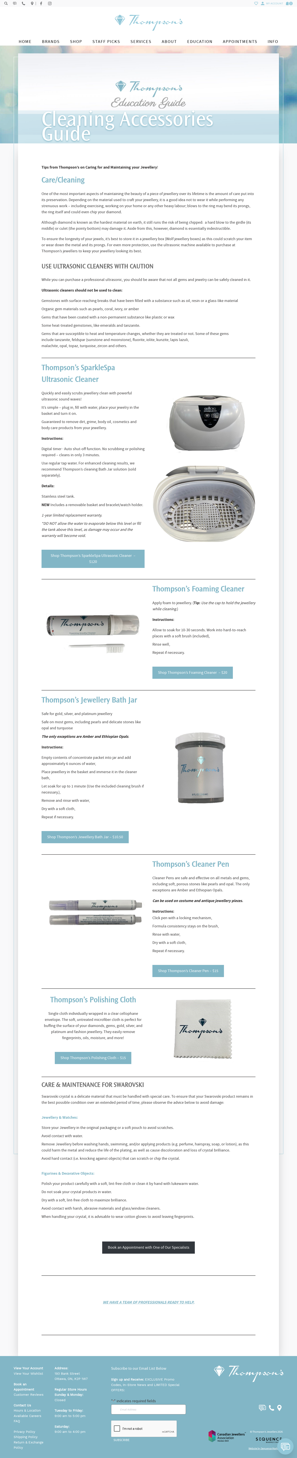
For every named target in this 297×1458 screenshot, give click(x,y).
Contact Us (22, 1405)
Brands (51, 41)
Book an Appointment (24, 1386)
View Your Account (28, 1368)
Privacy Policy (24, 1432)
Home (25, 41)
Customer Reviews (28, 1395)
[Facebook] (41, 3)
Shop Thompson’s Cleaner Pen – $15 (188, 970)
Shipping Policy (26, 1437)
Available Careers (27, 1416)
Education (200, 41)
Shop (76, 41)
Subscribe (121, 1440)
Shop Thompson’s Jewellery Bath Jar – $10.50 (85, 837)
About (169, 41)
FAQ (17, 1421)
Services (141, 41)
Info (273, 41)
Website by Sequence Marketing (266, 1448)
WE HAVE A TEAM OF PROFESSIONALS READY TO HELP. (148, 1302)
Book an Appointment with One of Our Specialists (148, 1247)
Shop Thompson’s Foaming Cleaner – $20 (192, 672)
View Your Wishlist (28, 1374)
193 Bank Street (67, 1374)
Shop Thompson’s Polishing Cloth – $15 (93, 1057)
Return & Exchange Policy (28, 1445)
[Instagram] (50, 3)
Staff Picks (106, 41)
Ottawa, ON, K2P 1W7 (71, 1379)
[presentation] (144, 1428)
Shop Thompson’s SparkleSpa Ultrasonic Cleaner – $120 (93, 558)
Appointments (240, 41)
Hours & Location (27, 1410)
